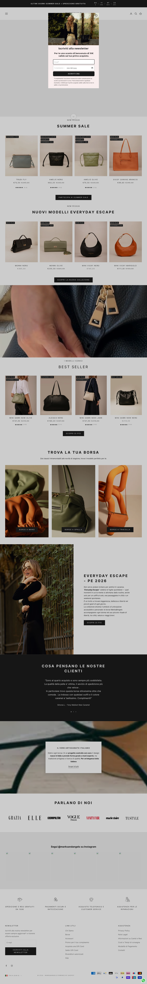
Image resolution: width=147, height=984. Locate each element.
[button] (96, 15)
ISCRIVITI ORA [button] (74, 74)
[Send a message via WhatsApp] (143, 980)
